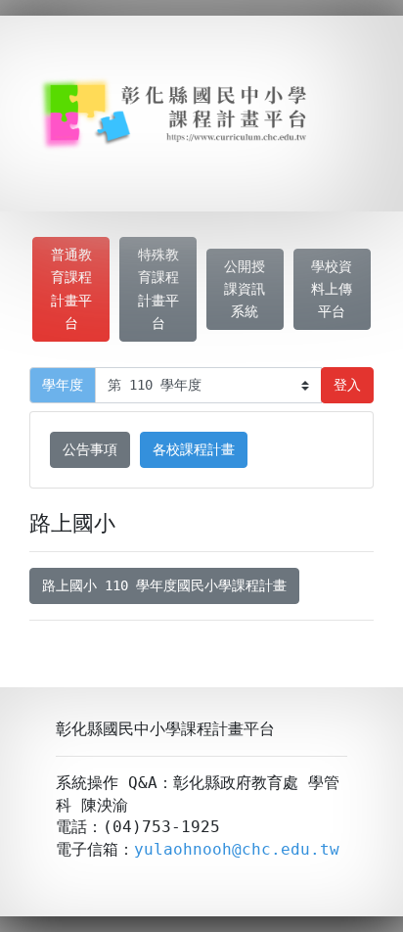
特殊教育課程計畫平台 (158, 288)
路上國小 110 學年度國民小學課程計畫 (164, 585)
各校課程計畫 (194, 449)
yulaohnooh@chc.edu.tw (236, 849)
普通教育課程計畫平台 (71, 288)
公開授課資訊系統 (244, 288)
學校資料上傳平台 (331, 288)
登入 (347, 385)
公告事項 (90, 449)
